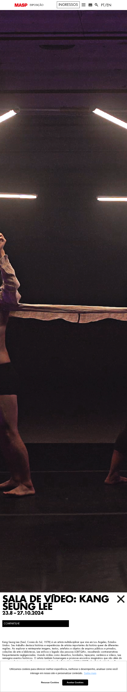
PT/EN (106, 5)
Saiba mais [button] (90, 673)
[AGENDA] (90, 5)
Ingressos (68, 4)
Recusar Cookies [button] (50, 682)
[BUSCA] (96, 5)
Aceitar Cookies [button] (75, 682)
